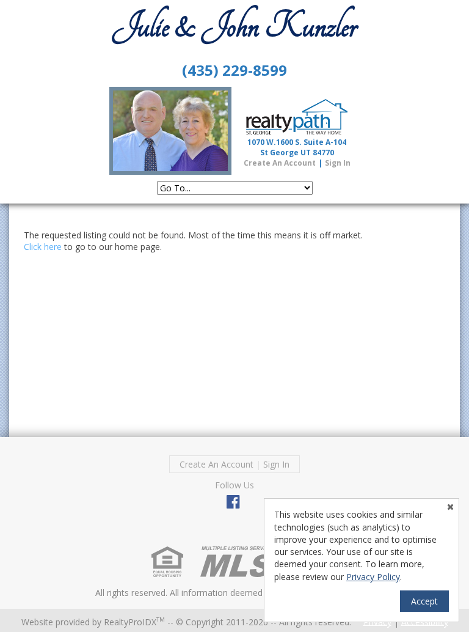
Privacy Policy (373, 576)
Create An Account (280, 163)
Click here (43, 246)
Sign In (338, 163)
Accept (424, 601)
